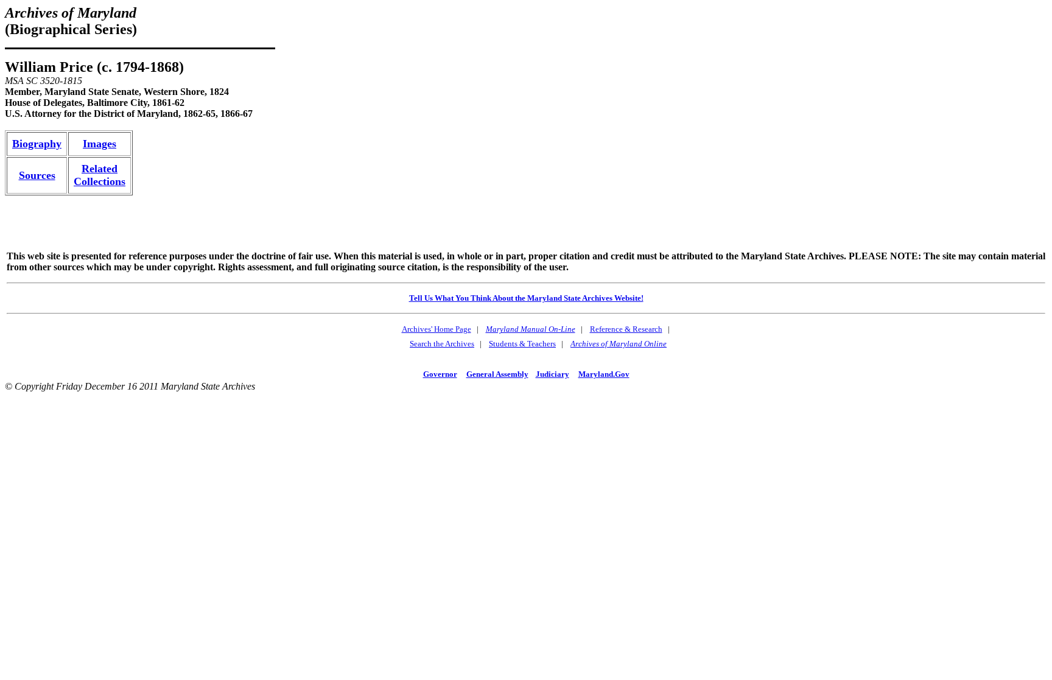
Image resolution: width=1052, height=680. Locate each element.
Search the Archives (442, 343)
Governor (440, 374)
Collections (99, 181)
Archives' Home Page (436, 329)
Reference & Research (626, 329)
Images (99, 144)
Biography (36, 144)
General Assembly (497, 374)
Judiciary (552, 374)
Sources (37, 175)
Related (99, 169)
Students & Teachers (522, 343)
